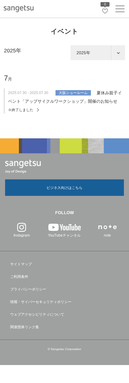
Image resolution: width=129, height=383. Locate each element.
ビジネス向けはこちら (64, 188)
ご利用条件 (19, 277)
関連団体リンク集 (24, 327)
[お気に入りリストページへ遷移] (105, 11)
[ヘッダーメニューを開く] (120, 10)
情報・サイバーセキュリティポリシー (40, 302)
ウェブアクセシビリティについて (37, 314)
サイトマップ (21, 264)
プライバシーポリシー (28, 289)
